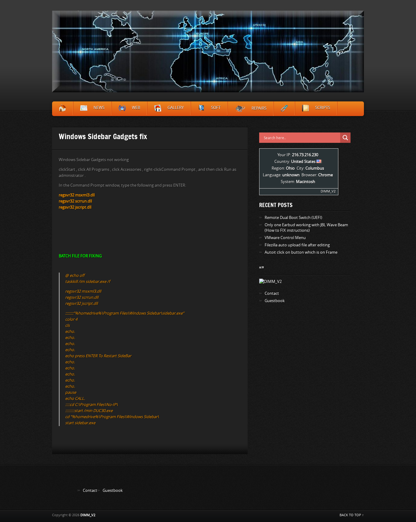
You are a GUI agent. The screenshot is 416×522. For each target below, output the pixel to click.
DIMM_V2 (328, 191)
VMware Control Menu (285, 237)
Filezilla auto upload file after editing (297, 245)
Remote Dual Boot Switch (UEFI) (293, 217)
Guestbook (275, 300)
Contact (272, 293)
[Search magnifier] (345, 137)
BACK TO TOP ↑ (352, 515)
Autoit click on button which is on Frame (301, 252)
